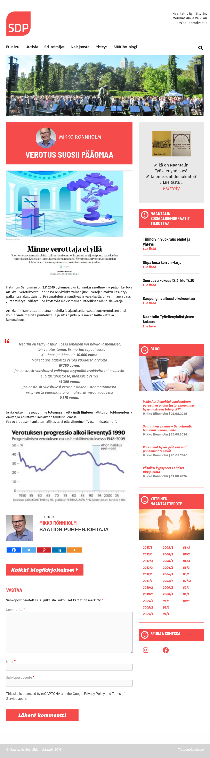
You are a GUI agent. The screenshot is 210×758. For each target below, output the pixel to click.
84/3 (186, 561)
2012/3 (148, 561)
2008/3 (168, 547)
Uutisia (31, 47)
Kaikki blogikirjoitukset (43, 570)
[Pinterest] (44, 550)
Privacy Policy (94, 693)
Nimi (11, 661)
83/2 (186, 568)
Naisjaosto (80, 47)
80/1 (186, 601)
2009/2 (148, 607)
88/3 (186, 547)
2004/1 (168, 574)
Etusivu (12, 47)
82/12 (187, 581)
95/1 (166, 601)
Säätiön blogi (125, 47)
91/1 (166, 614)
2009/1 (148, 614)
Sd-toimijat (54, 47)
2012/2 (148, 568)
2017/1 (147, 547)
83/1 (186, 574)
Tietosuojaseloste (191, 749)
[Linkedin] (59, 550)
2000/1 (168, 594)
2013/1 (147, 554)
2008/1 (168, 561)
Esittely (171, 189)
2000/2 (168, 587)
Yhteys (101, 47)
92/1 (166, 607)
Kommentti (15, 610)
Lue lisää (149, 249)
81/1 (186, 594)
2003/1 (168, 581)
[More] (74, 550)
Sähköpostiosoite (20, 677)
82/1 (186, 587)
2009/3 (148, 601)
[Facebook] (14, 550)
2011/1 (147, 581)
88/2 (186, 554)
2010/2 (148, 587)
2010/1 (148, 594)
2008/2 (168, 554)
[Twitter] (29, 550)
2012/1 (147, 574)
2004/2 (168, 568)
